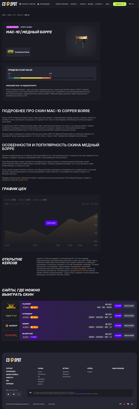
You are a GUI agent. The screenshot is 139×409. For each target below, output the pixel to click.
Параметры (67, 376)
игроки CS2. (23, 180)
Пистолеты (41, 374)
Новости (9, 377)
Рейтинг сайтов (28, 4)
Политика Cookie (38, 404)
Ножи (40, 371)
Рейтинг (9, 368)
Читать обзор (129, 306)
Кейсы (83, 4)
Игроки (98, 4)
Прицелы (66, 374)
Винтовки (41, 379)
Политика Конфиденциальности (17, 404)
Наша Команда (118, 368)
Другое (40, 384)
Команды (10, 384)
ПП (39, 376)
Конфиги (66, 371)
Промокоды (45, 4)
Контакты (51, 404)
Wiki (7, 380)
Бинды (90, 4)
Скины (73, 4)
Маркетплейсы (62, 4)
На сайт (118, 306)
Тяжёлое (41, 381)
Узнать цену (51, 223)
